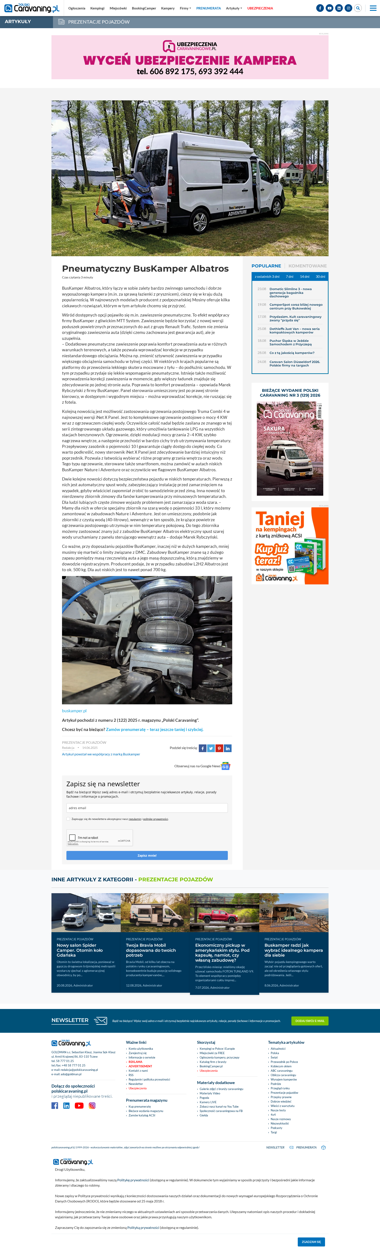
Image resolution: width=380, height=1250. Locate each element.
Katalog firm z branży (213, 1062)
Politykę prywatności (133, 1180)
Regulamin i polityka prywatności (149, 1079)
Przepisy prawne (281, 1097)
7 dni (289, 276)
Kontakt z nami (138, 1070)
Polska (275, 1053)
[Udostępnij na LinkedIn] (228, 748)
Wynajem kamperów (284, 1079)
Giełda (204, 1115)
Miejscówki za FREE (212, 1053)
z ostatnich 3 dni (267, 276)
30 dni (320, 276)
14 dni (304, 276)
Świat (274, 1057)
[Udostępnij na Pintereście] (219, 748)
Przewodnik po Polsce (284, 1062)
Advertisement (140, 1066)
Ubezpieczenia (138, 1088)
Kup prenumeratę (140, 1106)
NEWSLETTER (70, 1020)
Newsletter (136, 1084)
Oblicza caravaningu (283, 1075)
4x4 (273, 1114)
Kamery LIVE (208, 1102)
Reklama (135, 1062)
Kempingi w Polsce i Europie (217, 1048)
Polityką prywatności (143, 1227)
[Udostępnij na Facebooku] (202, 748)
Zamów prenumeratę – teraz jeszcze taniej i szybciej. (154, 729)
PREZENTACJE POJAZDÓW (84, 742)
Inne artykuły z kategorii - (132, 879)
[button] (234, 8)
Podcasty (276, 1128)
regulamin (135, 819)
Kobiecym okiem (281, 1066)
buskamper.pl (74, 710)
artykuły (18, 21)
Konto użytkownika (141, 1048)
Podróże (276, 1084)
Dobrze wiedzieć (281, 1101)
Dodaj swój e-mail (310, 1021)
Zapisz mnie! (147, 855)
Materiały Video (210, 1093)
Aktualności (278, 1048)
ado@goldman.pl (71, 1074)
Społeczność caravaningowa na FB (221, 1111)
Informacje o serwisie (142, 1057)
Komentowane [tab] (308, 266)
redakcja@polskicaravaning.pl (79, 1069)
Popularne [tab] (266, 266)
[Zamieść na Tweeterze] (211, 748)
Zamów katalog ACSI (142, 1115)
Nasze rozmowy (281, 1119)
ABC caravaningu (281, 1070)
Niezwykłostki (280, 1123)
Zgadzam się (311, 1242)
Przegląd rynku (280, 1088)
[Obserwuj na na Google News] (225, 766)
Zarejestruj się (138, 1053)
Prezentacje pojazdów (284, 1092)
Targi (274, 1132)
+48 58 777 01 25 (74, 1065)
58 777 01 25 (65, 1061)
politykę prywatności (155, 819)
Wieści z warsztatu (282, 1106)
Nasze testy (278, 1110)
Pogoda (204, 1097)
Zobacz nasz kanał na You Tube (219, 1106)
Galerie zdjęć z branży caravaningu (221, 1089)
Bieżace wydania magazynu (146, 1111)
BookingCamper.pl (211, 1066)
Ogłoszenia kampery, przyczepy (219, 1057)
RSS (131, 1075)
